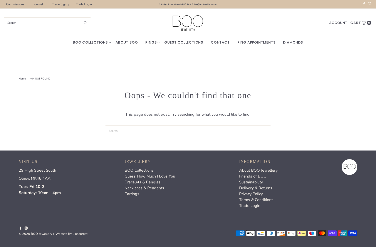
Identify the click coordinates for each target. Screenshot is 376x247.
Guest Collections (183, 42)
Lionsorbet (80, 234)
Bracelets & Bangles (143, 182)
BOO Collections (90, 42)
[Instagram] (369, 4)
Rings (151, 42)
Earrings (132, 193)
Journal (38, 4)
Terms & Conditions (256, 199)
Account (338, 22)
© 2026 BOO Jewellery (35, 234)
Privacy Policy (251, 193)
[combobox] (47, 22)
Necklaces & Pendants (144, 188)
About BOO (127, 42)
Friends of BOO (253, 176)
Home (22, 78)
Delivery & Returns (255, 188)
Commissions (15, 4)
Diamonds (293, 42)
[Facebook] (364, 4)
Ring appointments (256, 42)
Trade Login (84, 4)
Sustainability (251, 182)
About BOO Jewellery (258, 170)
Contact (220, 42)
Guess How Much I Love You (150, 176)
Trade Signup (61, 4)
